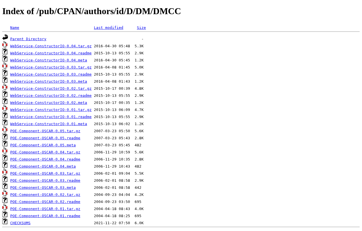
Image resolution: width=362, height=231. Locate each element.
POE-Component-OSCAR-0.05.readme (45, 138)
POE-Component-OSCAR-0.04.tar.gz (45, 152)
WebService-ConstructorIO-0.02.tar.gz (51, 88)
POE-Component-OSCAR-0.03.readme (45, 180)
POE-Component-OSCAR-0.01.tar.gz (45, 209)
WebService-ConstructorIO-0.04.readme (51, 53)
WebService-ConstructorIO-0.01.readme (51, 117)
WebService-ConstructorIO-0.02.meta (48, 102)
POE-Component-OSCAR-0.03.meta (43, 187)
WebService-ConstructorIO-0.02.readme (51, 95)
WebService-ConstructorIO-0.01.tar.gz (51, 110)
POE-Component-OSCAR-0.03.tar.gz (45, 173)
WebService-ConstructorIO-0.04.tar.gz (51, 46)
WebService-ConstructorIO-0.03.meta (48, 81)
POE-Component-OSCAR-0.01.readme (45, 216)
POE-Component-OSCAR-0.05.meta (43, 145)
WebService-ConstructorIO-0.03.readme (51, 74)
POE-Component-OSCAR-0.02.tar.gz (45, 194)
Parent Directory (28, 39)
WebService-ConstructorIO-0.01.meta (48, 124)
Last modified (108, 27)
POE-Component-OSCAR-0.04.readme (45, 159)
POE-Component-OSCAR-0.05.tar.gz (45, 131)
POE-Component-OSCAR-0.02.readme (45, 202)
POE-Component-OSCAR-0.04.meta (43, 166)
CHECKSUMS (20, 223)
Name (14, 27)
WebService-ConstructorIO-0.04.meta (48, 60)
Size (141, 27)
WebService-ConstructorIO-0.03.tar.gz (51, 67)
